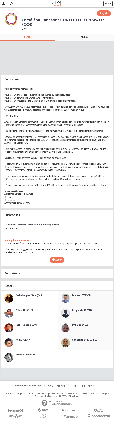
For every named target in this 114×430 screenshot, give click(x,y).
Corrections (53, 396)
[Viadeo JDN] (43, 416)
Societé (52, 394)
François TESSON (81, 295)
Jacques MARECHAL (83, 310)
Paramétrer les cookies (85, 394)
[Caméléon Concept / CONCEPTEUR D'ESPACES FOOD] (11, 18)
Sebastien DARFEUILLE (84, 339)
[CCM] (43, 410)
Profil (27, 37)
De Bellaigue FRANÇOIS (29, 295)
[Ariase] (71, 416)
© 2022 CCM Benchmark (69, 396)
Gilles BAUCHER (24, 310)
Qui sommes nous (12, 394)
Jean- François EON (26, 325)
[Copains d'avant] (15, 416)
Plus (57, 372)
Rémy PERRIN (23, 339)
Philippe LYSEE (80, 325)
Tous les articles (41, 396)
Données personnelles (65, 394)
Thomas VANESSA (25, 354)
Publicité (32, 394)
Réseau (84, 37)
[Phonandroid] (99, 416)
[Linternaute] (71, 410)
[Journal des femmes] (15, 410)
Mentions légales (102, 394)
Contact (24, 394)
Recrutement (42, 394)
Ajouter (105, 13)
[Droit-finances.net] (99, 410)
